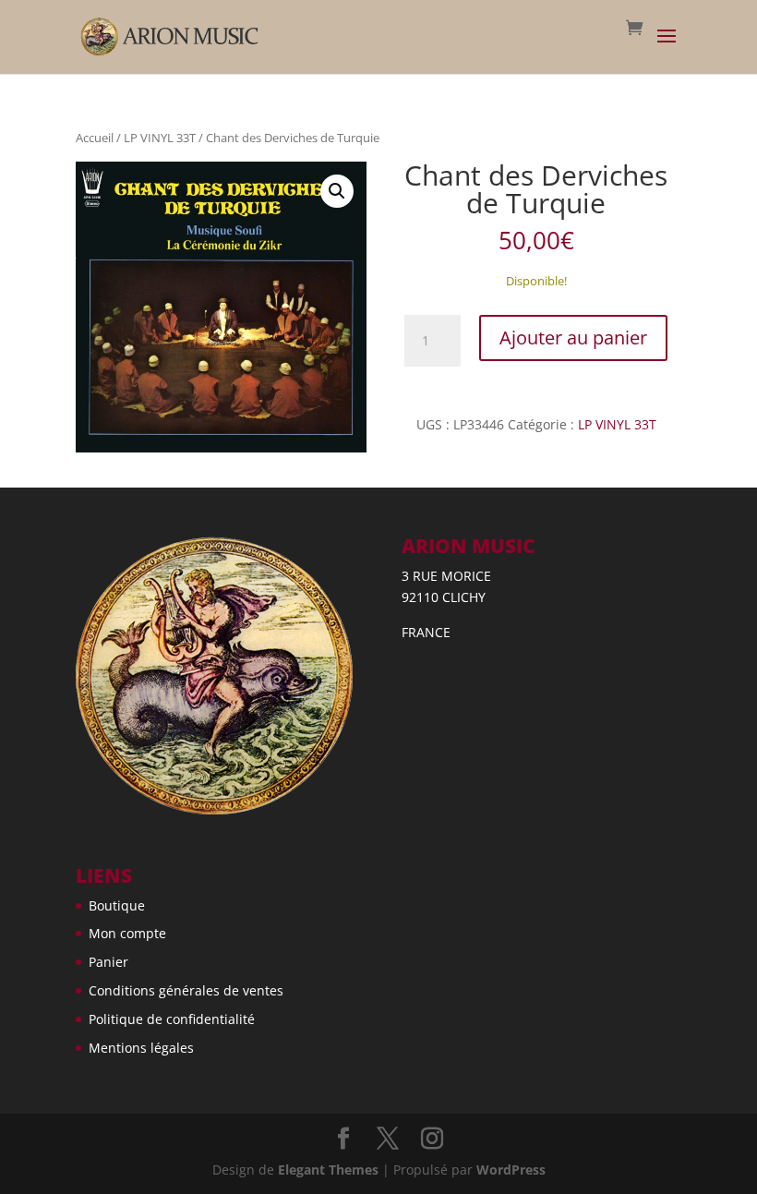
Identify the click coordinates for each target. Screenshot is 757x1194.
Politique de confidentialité (172, 1019)
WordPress (511, 1169)
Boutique (117, 905)
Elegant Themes (328, 1169)
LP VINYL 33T (160, 137)
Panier (108, 962)
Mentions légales (141, 1047)
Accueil (95, 137)
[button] (337, 191)
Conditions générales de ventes (186, 990)
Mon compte (127, 933)
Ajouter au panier (573, 337)
